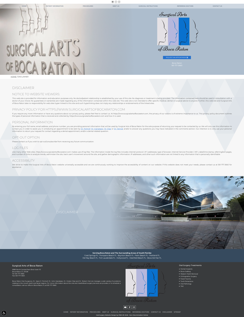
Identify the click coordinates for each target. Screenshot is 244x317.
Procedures (88, 6)
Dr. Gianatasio (97, 129)
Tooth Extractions (187, 281)
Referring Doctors (185, 6)
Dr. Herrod (118, 129)
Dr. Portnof (85, 129)
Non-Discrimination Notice (138, 315)
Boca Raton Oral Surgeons (22, 281)
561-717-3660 (223, 165)
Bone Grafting (186, 271)
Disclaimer (167, 312)
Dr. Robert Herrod (86, 281)
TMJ (182, 286)
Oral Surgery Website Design (106, 315)
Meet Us (116, 6)
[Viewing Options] (4, 313)
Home (24, 6)
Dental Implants (186, 269)
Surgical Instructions (148, 6)
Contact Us (217, 6)
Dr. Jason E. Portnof (40, 281)
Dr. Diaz (107, 129)
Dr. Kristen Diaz (69, 281)
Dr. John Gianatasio (56, 281)
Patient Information (54, 6)
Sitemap (177, 312)
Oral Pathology (186, 284)
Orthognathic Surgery (189, 276)
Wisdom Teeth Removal (189, 274)
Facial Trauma (186, 279)
